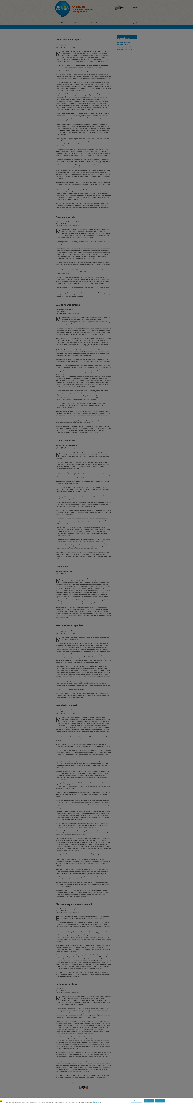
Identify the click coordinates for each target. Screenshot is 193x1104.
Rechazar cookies (148, 1100)
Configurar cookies (137, 1100)
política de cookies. (95, 1102)
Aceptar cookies (160, 1100)
